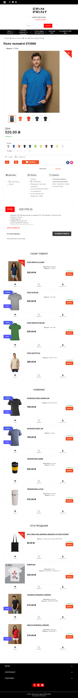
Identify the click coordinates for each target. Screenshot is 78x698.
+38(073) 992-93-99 (38, 17)
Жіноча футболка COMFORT (38, 625)
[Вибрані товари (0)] (13, 2)
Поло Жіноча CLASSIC (35, 262)
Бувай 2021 (31, 564)
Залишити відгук (62, 234)
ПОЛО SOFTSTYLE (33, 353)
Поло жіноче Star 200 (36, 323)
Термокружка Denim (35, 459)
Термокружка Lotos (35, 489)
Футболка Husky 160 (35, 428)
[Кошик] (16, 2)
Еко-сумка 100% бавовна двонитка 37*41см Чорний (47, 534)
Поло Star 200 (32, 292)
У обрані (10, 157)
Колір (9, 143)
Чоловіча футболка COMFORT (39, 595)
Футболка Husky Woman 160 (38, 398)
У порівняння (21, 157)
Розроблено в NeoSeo (39, 695)
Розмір (9, 151)
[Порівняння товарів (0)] (10, 2)
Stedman (58, 168)
